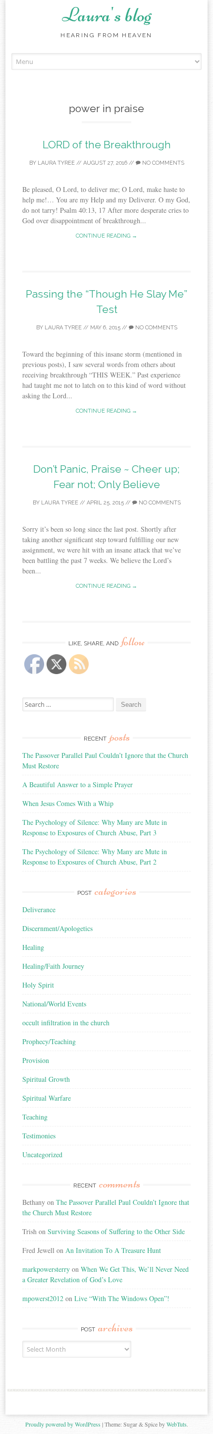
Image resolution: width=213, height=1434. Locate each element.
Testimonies (38, 1135)
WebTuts (176, 1424)
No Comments (162, 163)
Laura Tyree (56, 163)
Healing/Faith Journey (53, 966)
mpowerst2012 (42, 1298)
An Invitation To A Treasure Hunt (113, 1250)
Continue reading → (106, 236)
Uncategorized (42, 1154)
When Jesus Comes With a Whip (67, 803)
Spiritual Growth (46, 1079)
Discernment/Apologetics (57, 928)
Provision (35, 1060)
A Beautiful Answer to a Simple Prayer (77, 784)
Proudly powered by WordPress (63, 1424)
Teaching (35, 1117)
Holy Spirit (38, 985)
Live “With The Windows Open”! (121, 1298)
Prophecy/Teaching (49, 1041)
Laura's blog (107, 15)
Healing (33, 947)
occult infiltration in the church (65, 1022)
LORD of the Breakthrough (107, 144)
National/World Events (54, 1003)
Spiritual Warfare (46, 1098)
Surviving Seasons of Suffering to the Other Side (116, 1231)
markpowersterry (46, 1269)
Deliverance (38, 909)
